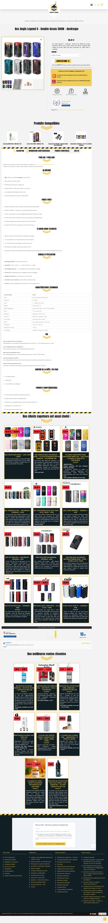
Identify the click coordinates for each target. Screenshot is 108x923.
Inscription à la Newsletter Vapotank (40, 866)
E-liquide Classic (61, 887)
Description (20, 151)
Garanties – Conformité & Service (40, 880)
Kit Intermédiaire (9, 871)
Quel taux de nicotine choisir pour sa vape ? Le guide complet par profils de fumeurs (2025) (93, 873)
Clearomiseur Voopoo (63, 878)
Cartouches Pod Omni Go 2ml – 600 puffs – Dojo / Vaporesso (47, 688)
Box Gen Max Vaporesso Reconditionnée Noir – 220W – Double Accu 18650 (76, 559)
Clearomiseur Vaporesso (63, 873)
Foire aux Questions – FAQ (38, 884)
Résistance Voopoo (62, 880)
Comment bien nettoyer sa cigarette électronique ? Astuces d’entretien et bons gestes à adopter (93, 892)
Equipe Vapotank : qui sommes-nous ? (41, 861)
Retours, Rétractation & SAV (38, 882)
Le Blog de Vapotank (88, 857)
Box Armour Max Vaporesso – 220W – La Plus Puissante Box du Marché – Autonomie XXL (46, 456)
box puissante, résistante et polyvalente (44, 164)
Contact (33, 887)
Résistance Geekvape (62, 885)
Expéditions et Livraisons (11, 862)
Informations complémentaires (39, 151)
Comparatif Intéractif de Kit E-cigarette (67, 859)
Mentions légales (35, 868)
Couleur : (54, 52)
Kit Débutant (8, 869)
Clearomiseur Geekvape (63, 882)
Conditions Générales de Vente (39, 870)
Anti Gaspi (60, 864)
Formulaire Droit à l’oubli (37, 875)
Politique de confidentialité (38, 873)
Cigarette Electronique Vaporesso (66, 866)
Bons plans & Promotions (64, 862)
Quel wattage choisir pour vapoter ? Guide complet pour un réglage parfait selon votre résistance (93, 867)
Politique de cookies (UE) (38, 877)
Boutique (27, 21)
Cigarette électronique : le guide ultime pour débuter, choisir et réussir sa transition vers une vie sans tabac (93, 861)
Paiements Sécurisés (10, 859)
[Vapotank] (54, 7)
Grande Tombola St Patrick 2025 (13, 875)
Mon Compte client (10, 857)
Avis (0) (76, 151)
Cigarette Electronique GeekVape (66, 871)
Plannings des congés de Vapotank (40, 864)
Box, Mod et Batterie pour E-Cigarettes (46, 21)
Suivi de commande (10, 866)
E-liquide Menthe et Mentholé (65, 889)
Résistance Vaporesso (63, 875)
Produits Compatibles (62, 151)
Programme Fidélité (10, 864)
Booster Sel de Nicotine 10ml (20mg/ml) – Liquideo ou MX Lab (69, 688)
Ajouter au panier (61, 61)
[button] (41, 39)
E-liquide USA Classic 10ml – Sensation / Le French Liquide (69, 737)
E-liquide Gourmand (62, 892)
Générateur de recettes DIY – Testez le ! (67, 857)
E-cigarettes (33, 21)
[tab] (19, 151)
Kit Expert (7, 873)
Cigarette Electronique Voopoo (65, 869)
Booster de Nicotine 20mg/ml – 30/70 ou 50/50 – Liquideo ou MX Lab (24, 688)
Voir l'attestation (10, 636)
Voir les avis (66, 105)
